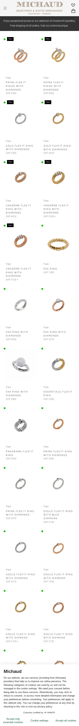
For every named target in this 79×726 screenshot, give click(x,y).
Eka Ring (50, 268)
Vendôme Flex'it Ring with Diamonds (18, 209)
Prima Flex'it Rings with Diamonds (16, 86)
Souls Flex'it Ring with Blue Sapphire (58, 515)
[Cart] (73, 11)
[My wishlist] (73, 5)
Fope (8, 78)
